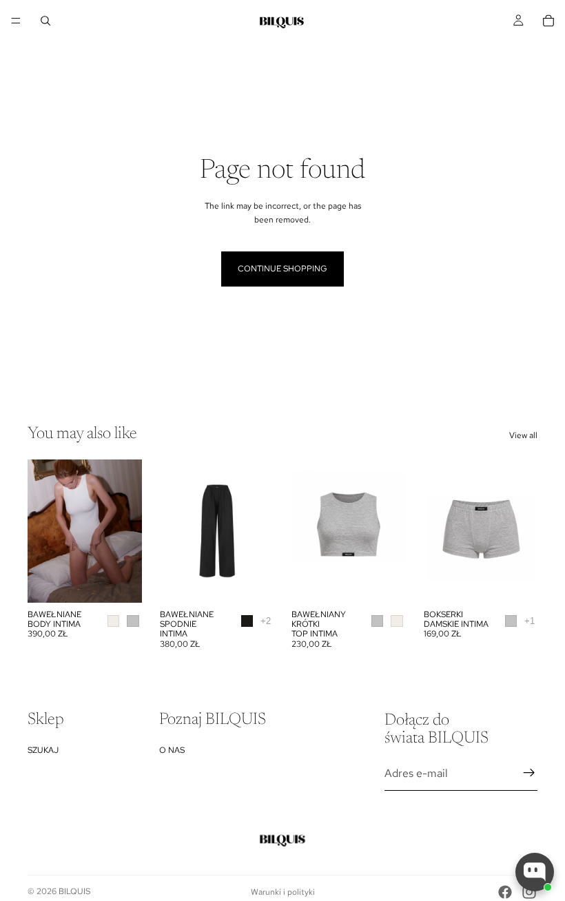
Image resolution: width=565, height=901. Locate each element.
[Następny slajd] (127, 531)
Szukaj (43, 749)
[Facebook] (505, 892)
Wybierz (132, 580)
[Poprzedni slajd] (43, 531)
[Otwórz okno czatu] (534, 872)
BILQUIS (74, 891)
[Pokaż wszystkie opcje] (265, 621)
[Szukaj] (45, 21)
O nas (172, 749)
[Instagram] (529, 892)
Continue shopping (282, 268)
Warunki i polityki (283, 892)
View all (523, 435)
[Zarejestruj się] (529, 772)
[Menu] (16, 21)
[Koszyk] (548, 21)
